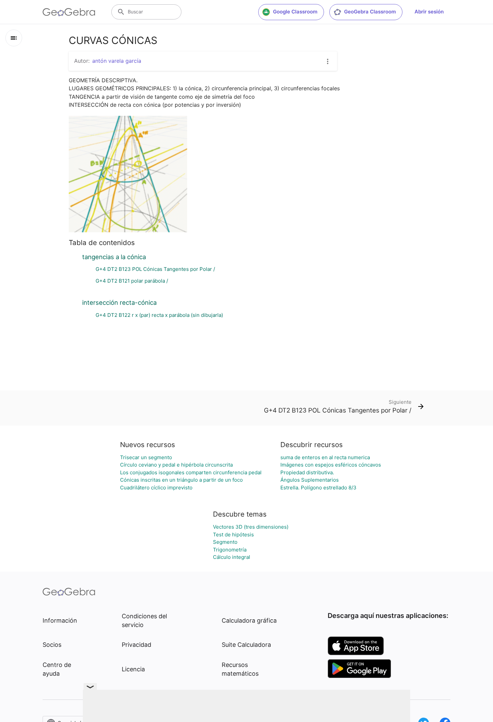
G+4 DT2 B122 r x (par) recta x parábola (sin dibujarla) (159, 315)
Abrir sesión (429, 11)
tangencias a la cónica (114, 256)
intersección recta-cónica (119, 302)
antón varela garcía (116, 60)
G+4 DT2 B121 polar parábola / (132, 281)
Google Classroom (295, 11)
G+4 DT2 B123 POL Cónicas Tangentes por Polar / (155, 269)
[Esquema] (13, 38)
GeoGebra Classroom (370, 11)
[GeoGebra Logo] (69, 12)
